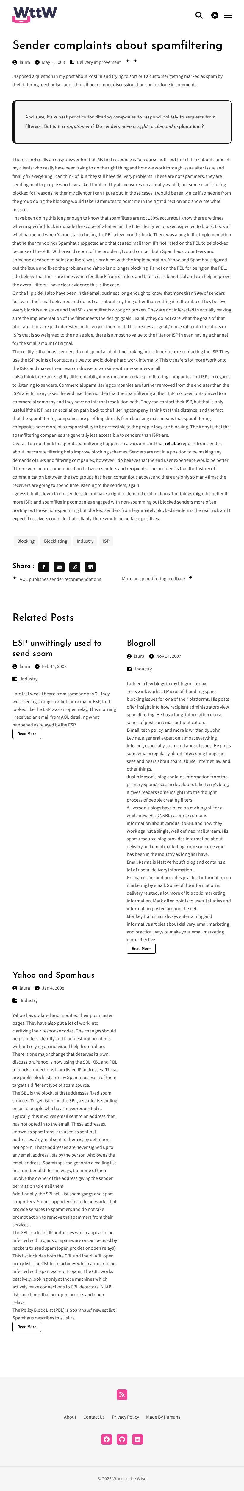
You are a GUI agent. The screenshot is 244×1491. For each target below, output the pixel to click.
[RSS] (122, 1394)
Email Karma (139, 862)
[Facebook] (106, 1439)
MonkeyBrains (141, 916)
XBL (96, 1062)
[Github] (122, 1439)
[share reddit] (74, 567)
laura (25, 666)
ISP (106, 541)
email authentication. (184, 722)
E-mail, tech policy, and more (155, 730)
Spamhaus (77, 1077)
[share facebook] (43, 567)
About (70, 1417)
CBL (68, 1256)
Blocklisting (55, 541)
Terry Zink (137, 691)
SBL (86, 1062)
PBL (113, 1062)
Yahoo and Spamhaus (53, 975)
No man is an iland (145, 877)
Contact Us (94, 1417)
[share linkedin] (90, 567)
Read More (27, 734)
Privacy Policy (125, 1417)
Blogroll (141, 643)
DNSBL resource (173, 815)
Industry (85, 541)
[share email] (59, 567)
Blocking (26, 541)
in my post (64, 76)
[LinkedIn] (137, 1439)
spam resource (142, 839)
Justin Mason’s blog (146, 777)
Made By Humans (163, 1417)
